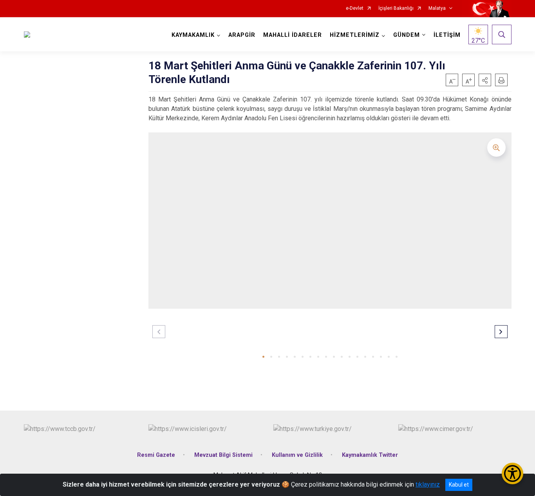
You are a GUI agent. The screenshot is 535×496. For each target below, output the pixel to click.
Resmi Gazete (156, 455)
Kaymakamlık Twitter (370, 455)
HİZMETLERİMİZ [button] (355, 35)
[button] (485, 80)
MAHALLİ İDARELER (292, 35)
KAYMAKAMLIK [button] (193, 35)
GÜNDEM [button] (406, 35)
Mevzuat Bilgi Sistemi (223, 455)
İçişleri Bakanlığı (396, 8)
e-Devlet (354, 8)
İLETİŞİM (447, 35)
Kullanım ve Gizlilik (297, 455)
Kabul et (459, 485)
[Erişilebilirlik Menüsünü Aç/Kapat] (512, 473)
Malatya (437, 8)
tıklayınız (428, 484)
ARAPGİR (241, 35)
